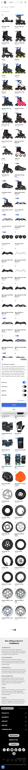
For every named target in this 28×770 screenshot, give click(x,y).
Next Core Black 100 (19, 43)
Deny (14, 409)
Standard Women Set (7, 433)
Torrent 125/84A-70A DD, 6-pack (20, 635)
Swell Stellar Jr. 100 (19, 92)
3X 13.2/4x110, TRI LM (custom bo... (20, 227)
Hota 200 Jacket (6, 517)
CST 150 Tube (5, 567)
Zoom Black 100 (5, 43)
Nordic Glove (18, 433)
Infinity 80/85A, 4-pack (20, 617)
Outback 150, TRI (6, 243)
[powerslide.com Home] (5, 2)
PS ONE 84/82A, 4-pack (7, 669)
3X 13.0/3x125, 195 (19, 209)
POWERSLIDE (12, 7)
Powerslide (6, 7)
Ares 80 (3, 75)
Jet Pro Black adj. (19, 124)
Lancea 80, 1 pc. (18, 755)
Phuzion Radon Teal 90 (7, 209)
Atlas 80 (4, 92)
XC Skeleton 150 (5, 26)
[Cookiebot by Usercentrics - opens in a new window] (20, 359)
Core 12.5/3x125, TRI (6, 226)
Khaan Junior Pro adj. (7, 141)
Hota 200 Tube (18, 517)
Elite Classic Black (6, 483)
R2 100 (3, 158)
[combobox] (15, 2)
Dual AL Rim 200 (6, 533)
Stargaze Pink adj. (19, 108)
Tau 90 (3, 59)
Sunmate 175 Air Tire (20, 567)
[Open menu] (1, 2)
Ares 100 (17, 59)
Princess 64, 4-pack (6, 704)
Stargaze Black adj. (6, 108)
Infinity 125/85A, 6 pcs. (7, 634)
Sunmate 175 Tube (19, 584)
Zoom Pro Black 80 (19, 26)
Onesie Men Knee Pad (20, 449)
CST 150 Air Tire (5, 551)
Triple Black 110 (5, 175)
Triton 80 (17, 75)
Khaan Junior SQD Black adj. (19, 142)
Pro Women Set (5, 416)
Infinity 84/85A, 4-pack (7, 617)
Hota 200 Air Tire (19, 501)
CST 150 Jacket (18, 551)
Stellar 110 (17, 158)
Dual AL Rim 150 (5, 501)
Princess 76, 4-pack (6, 720)
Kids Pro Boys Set (6, 449)
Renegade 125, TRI (19, 243)
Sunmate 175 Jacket (6, 584)
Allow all (14, 404)
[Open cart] (25, 2)
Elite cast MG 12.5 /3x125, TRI (19, 313)
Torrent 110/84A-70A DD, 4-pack (7, 652)
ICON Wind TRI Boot (6, 192)
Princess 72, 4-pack (19, 704)
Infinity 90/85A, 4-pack (7, 600)
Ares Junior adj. (5, 124)
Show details (21, 400)
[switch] (24, 386)
